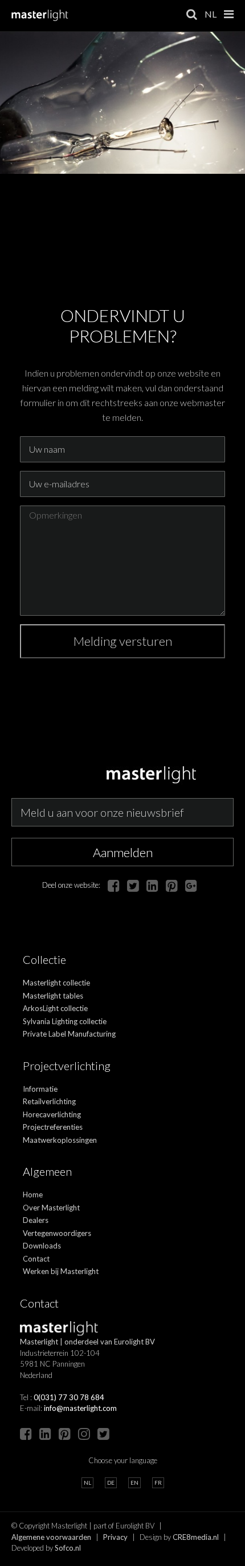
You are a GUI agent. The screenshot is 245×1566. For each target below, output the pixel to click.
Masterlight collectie (56, 982)
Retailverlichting (49, 1101)
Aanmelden (123, 852)
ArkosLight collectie (55, 1008)
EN (134, 1482)
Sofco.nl (68, 1547)
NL (211, 14)
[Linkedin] (152, 885)
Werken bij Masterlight (61, 1271)
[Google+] (191, 885)
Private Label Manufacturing (69, 1033)
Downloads (42, 1245)
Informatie (40, 1088)
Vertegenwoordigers (57, 1233)
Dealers (35, 1220)
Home (33, 1194)
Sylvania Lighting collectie (65, 1021)
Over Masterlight (51, 1207)
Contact (36, 1258)
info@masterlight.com (80, 1408)
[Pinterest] (172, 885)
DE (111, 1482)
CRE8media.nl (196, 1537)
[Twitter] (133, 885)
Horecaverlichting (52, 1114)
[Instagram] (84, 1433)
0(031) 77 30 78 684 (69, 1397)
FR (158, 1482)
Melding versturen (123, 641)
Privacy (115, 1537)
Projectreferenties (53, 1126)
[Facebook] (114, 885)
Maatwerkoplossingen (60, 1140)
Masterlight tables (53, 995)
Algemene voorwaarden (51, 1537)
